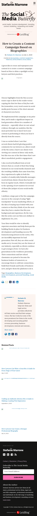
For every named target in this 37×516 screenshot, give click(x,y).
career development (8, 275)
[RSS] (16, 454)
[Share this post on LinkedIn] (17, 282)
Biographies (15, 58)
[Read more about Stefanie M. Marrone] (6, 334)
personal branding (22, 275)
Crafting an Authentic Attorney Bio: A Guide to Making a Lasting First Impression (17, 400)
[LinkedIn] (8, 454)
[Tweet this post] (10, 282)
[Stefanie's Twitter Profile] (13, 334)
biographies (10, 273)
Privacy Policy (22, 461)
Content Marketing (26, 58)
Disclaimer (12, 461)
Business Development (23, 273)
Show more (9, 330)
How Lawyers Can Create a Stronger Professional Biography (14, 430)
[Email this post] (6, 282)
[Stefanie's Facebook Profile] (16, 334)
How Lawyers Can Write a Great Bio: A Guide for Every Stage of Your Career (18, 370)
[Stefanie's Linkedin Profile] (9, 334)
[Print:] (3, 282)
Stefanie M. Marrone (14, 55)
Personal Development (14, 59)
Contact (5, 461)
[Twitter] (4, 454)
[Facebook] (12, 454)
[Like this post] (14, 282)
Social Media (26, 59)
